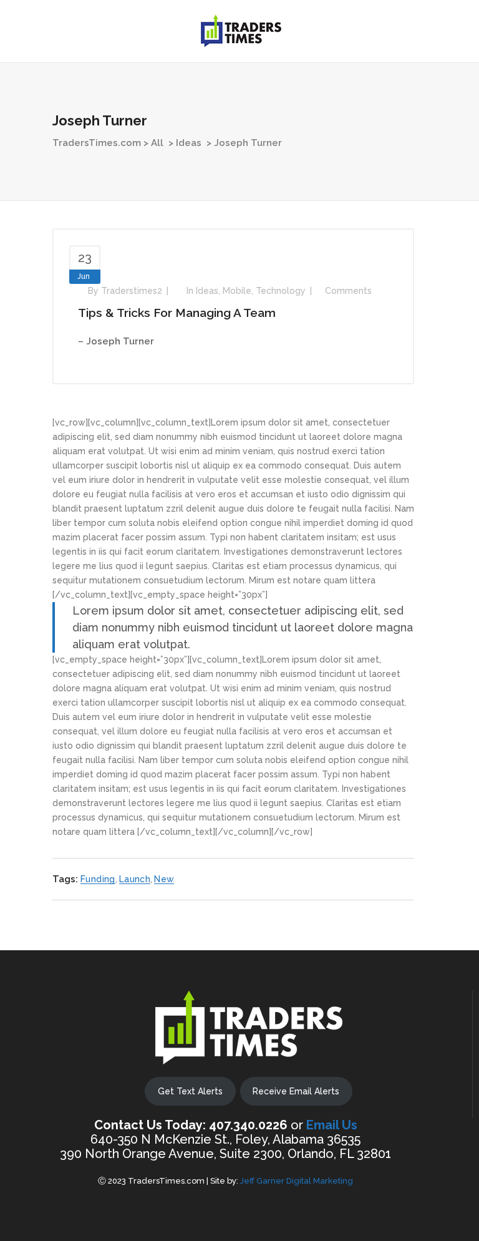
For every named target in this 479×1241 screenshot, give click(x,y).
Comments (348, 291)
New (164, 879)
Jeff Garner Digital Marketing (296, 1180)
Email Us (331, 1124)
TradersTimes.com (96, 142)
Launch (134, 879)
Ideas (188, 142)
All (157, 142)
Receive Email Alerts (296, 1091)
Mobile (237, 291)
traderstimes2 (131, 291)
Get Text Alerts (190, 1091)
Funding (97, 879)
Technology (281, 291)
